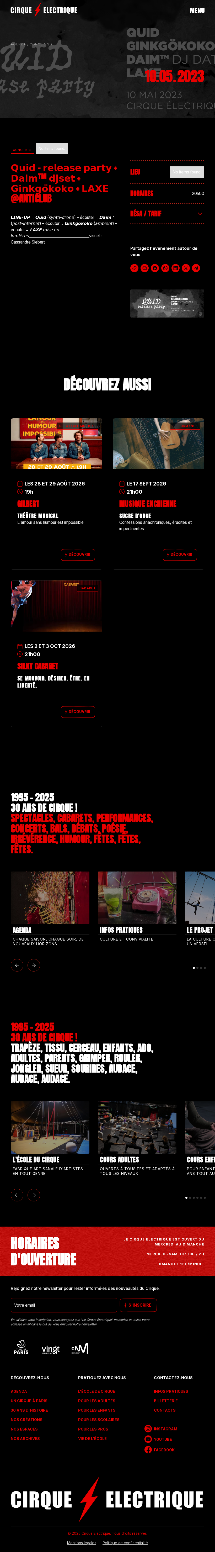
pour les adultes (96, 1400)
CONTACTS (164, 1410)
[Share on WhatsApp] (165, 268)
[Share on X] (186, 268)
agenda (18, 44)
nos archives (25, 1438)
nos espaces (24, 1429)
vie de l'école (92, 1438)
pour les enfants (97, 1410)
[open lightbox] (167, 303)
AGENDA (19, 1391)
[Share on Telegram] (196, 268)
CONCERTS (40, 44)
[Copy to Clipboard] (134, 268)
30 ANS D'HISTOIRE (29, 1410)
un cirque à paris (29, 1400)
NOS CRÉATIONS (26, 1419)
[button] (17, 965)
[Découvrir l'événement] (56, 432)
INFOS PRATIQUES (171, 1391)
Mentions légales (81, 1543)
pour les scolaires (99, 1419)
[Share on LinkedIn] (175, 268)
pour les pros (93, 1429)
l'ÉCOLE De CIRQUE (96, 1391)
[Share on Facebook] (155, 268)
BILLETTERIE (166, 1400)
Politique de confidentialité (125, 1543)
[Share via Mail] (145, 268)
